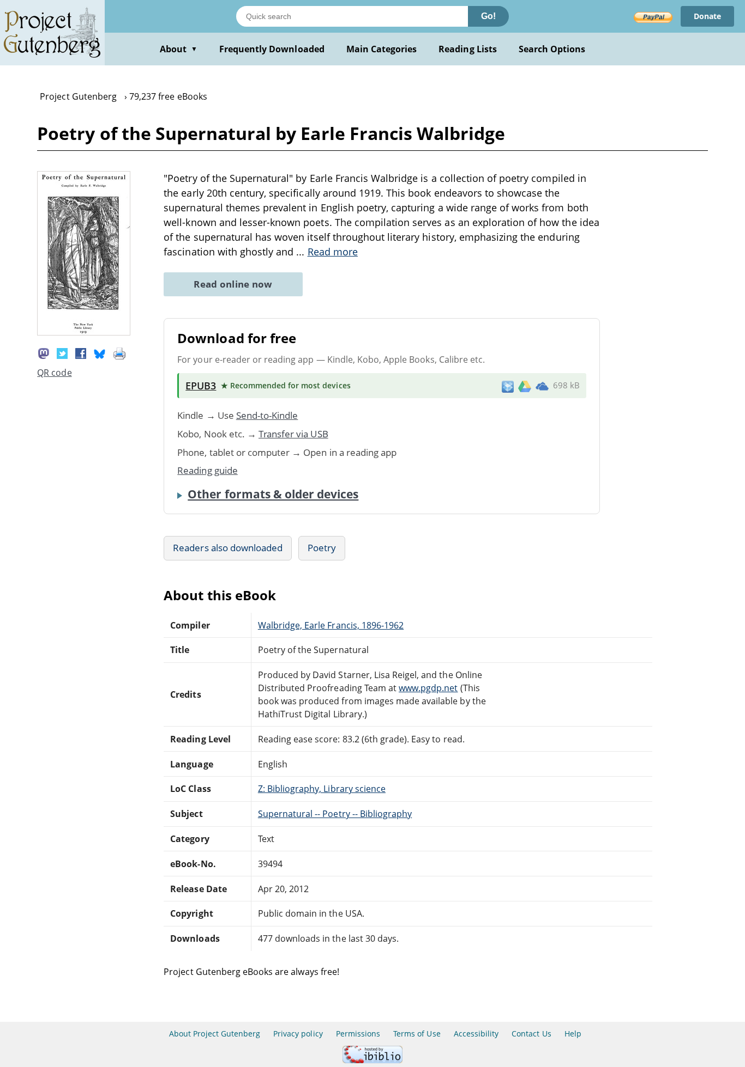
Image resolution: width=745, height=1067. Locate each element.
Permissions (358, 1033)
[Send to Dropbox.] (508, 386)
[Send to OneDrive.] (542, 386)
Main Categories (381, 49)
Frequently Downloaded (272, 49)
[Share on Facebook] (80, 352)
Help (572, 1033)
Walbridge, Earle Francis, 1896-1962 (331, 625)
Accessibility (476, 1033)
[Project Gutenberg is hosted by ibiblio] (372, 1060)
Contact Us (531, 1033)
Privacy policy (298, 1033)
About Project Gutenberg (214, 1033)
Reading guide (207, 470)
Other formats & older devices (273, 494)
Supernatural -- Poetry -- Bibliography (335, 814)
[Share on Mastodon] (43, 352)
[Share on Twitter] (62, 352)
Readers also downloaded (228, 547)
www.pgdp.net (428, 688)
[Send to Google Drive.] (524, 385)
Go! (488, 16)
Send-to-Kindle (267, 415)
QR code (54, 373)
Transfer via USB (293, 434)
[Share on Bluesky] (100, 352)
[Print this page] (119, 352)
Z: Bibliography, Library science (322, 789)
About (178, 49)
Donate (707, 16)
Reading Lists (467, 49)
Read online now (233, 284)
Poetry (322, 547)
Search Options (552, 49)
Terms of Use (416, 1033)
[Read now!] (83, 332)
